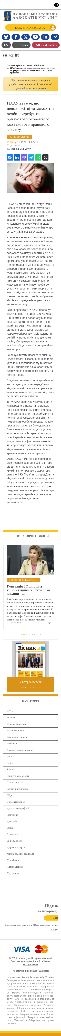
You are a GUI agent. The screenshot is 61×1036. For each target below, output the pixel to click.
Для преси (44, 970)
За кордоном (14, 841)
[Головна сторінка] (30, 16)
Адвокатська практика (20, 750)
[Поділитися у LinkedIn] (17, 157)
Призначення (15, 867)
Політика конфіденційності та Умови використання (30, 963)
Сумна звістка (15, 782)
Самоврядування (17, 737)
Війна (10, 756)
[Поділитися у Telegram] (31, 157)
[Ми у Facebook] (16, 37)
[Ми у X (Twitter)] (25, 37)
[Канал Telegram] (55, 37)
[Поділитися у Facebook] (10, 157)
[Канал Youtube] (35, 37)
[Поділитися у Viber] (24, 157)
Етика (10, 828)
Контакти (21, 45)
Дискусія (12, 821)
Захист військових (17, 789)
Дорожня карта (16, 847)
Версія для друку (21, 149)
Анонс (10, 769)
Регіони (11, 717)
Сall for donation (46, 45)
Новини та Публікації (35, 66)
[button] (30, 84)
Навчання (12, 815)
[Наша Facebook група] (6, 37)
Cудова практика (16, 724)
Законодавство (15, 730)
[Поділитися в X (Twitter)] (45, 157)
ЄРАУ (10, 711)
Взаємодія (13, 834)
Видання (12, 743)
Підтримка (13, 873)
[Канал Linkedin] (45, 37)
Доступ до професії (18, 808)
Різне (10, 763)
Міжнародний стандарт (20, 854)
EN (6, 45)
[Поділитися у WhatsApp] (38, 157)
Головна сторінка (14, 66)
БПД (9, 795)
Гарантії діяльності (18, 776)
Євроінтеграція (16, 802)
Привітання (14, 860)
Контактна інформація (25, 970)
